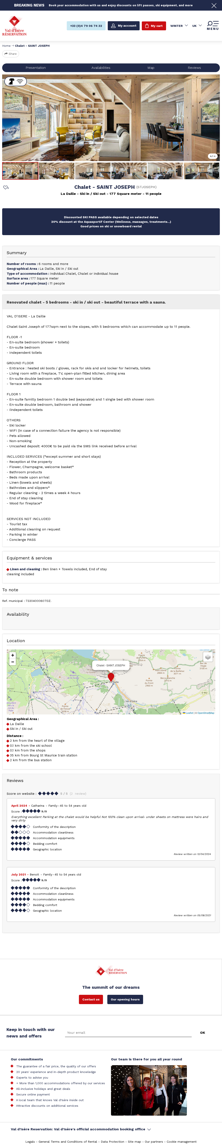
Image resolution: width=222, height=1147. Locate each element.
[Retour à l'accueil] (14, 25)
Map (150, 68)
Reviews (194, 68)
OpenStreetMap (206, 712)
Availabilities (100, 68)
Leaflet (189, 712)
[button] (111, 677)
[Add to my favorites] (5, 188)
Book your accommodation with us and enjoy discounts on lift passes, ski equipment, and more (121, 5)
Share (13, 53)
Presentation (36, 68)
